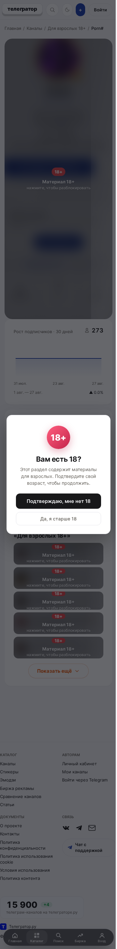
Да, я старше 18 (58, 518)
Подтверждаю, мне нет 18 (59, 501)
